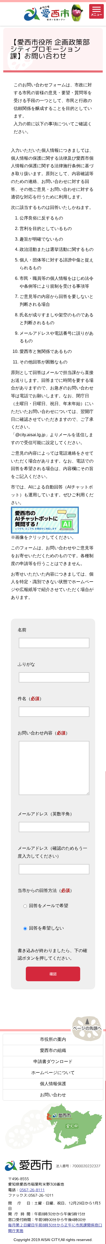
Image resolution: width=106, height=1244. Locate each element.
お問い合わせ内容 (35, 733)
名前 (22, 630)
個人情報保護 (53, 1083)
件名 (22, 698)
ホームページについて (53, 1072)
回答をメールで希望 (48, 906)
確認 (53, 973)
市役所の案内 (53, 1039)
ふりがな (26, 664)
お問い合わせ (53, 1094)
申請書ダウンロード (53, 1061)
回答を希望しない (46, 928)
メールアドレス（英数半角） (46, 814)
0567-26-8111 (32, 1189)
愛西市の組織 (53, 1050)
